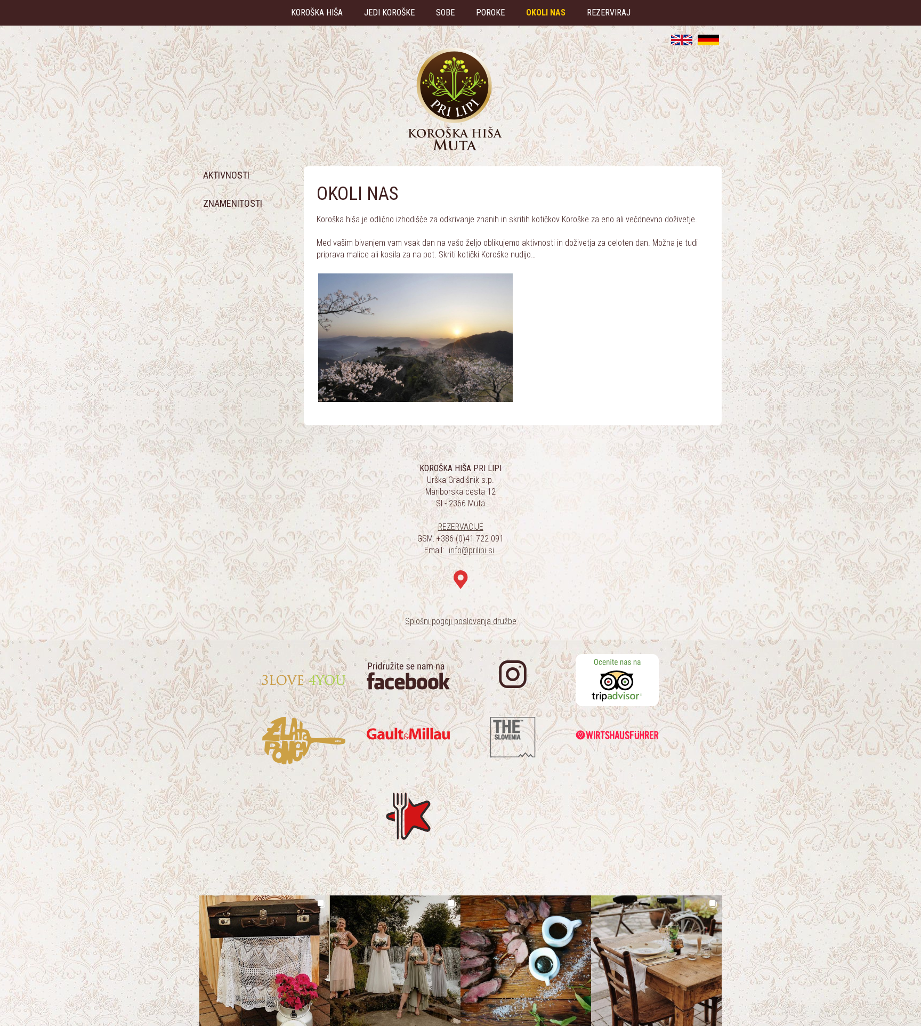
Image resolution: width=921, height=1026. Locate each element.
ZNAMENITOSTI (232, 203)
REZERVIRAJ (609, 12)
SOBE (445, 12)
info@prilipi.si (471, 550)
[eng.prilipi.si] (681, 40)
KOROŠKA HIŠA (317, 12)
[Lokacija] (460, 580)
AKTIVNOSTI (226, 175)
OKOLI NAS (545, 12)
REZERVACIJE (460, 527)
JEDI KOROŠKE (389, 12)
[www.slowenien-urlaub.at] (708, 40)
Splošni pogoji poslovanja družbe (460, 621)
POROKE (490, 12)
